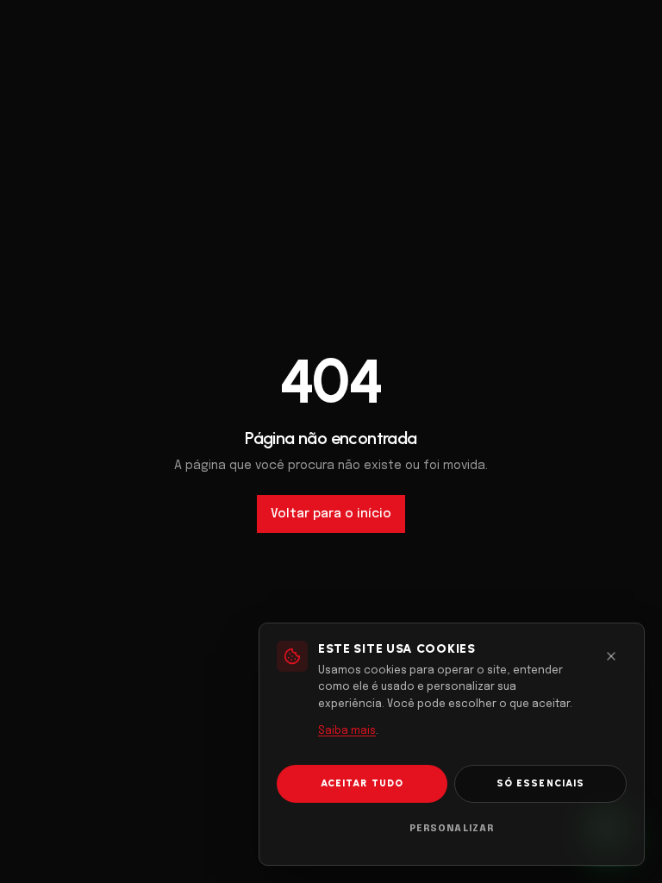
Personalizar (451, 829)
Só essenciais (540, 783)
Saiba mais (347, 731)
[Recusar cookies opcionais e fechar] (611, 656)
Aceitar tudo (362, 783)
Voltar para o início (331, 514)
